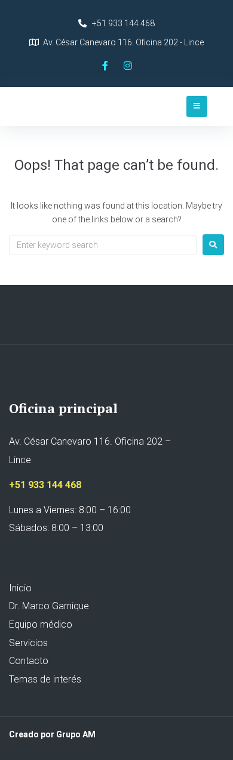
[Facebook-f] (105, 65)
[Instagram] (128, 65)
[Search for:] (103, 245)
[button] (196, 106)
